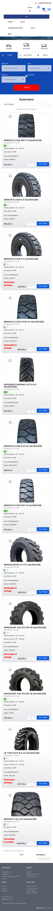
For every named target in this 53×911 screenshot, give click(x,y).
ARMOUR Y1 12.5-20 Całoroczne (20, 819)
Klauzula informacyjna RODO (10, 876)
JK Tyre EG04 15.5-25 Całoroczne (22, 753)
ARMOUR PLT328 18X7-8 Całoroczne (23, 140)
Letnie (10, 55)
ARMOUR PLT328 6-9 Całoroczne (21, 259)
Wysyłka (28, 872)
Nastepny (41, 855)
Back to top (44, 859)
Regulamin (5, 874)
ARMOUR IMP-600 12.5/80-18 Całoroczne (25, 694)
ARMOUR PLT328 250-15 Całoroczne (23, 505)
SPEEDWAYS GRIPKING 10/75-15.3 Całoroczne (20, 386)
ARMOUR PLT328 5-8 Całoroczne (21, 200)
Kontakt (4, 878)
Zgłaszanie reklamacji (33, 874)
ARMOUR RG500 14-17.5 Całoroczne (22, 565)
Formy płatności (31, 876)
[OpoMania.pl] (14, 9)
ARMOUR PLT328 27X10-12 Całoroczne (24, 322)
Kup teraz (43, 164)
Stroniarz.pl (47, 908)
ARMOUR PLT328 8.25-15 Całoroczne (23, 446)
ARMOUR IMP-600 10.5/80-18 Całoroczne (25, 627)
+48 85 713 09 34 (44, 3)
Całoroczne (27, 55)
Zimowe (45, 55)
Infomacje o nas (6, 872)
